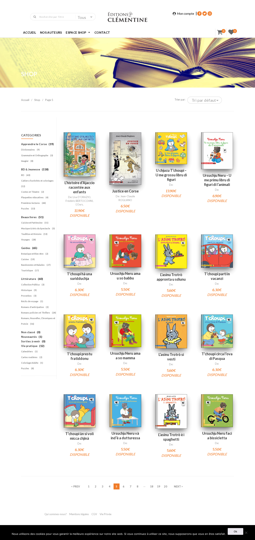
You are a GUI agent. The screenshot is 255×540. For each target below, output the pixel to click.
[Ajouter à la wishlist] (79, 164)
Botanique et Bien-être (32, 253)
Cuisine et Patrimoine (31, 222)
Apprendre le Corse (34, 144)
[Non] (246, 532)
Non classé (28, 332)
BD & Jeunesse (30, 169)
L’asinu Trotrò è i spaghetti (171, 437)
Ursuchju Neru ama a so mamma (125, 355)
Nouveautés (29, 336)
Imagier (24, 161)
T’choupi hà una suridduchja (79, 276)
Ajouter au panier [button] (125, 153)
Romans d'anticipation (32, 307)
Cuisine (25, 259)
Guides (25, 248)
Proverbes (26, 295)
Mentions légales (79, 514)
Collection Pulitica (30, 284)
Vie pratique (29, 346)
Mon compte (185, 13)
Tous (81, 17)
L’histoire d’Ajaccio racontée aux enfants (80, 187)
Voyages (25, 239)
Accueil (29, 32)
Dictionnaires (28, 149)
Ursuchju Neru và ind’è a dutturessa (125, 435)
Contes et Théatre (30, 191)
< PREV (75, 486)
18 (151, 486)
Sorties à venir (30, 341)
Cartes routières (29, 357)
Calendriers (27, 351)
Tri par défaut (204, 100)
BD (22, 175)
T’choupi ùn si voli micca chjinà (79, 436)
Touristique (27, 270)
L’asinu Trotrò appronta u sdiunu (171, 276)
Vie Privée (105, 514)
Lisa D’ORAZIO (81, 197)
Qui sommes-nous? (55, 514)
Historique (26, 290)
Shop (37, 100)
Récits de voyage (29, 301)
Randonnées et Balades (33, 265)
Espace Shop (76, 32)
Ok (235, 531)
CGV (94, 514)
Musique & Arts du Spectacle (35, 228)
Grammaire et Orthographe (34, 155)
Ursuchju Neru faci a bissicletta (217, 435)
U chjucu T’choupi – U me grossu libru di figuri (171, 175)
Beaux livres (29, 217)
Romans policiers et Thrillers (35, 312)
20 (165, 486)
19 (158, 486)
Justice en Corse (125, 191)
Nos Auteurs (51, 32)
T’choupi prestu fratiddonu (79, 356)
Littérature (28, 278)
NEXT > (178, 486)
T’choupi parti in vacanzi (217, 276)
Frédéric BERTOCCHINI (79, 200)
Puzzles (25, 208)
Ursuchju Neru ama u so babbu (125, 275)
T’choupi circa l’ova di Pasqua (217, 356)
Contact (102, 32)
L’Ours (79, 204)
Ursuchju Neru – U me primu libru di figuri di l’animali (217, 180)
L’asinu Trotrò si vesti (171, 356)
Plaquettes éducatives (32, 197)
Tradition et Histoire (31, 234)
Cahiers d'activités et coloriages (37, 180)
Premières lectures (30, 203)
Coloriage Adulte (29, 362)
